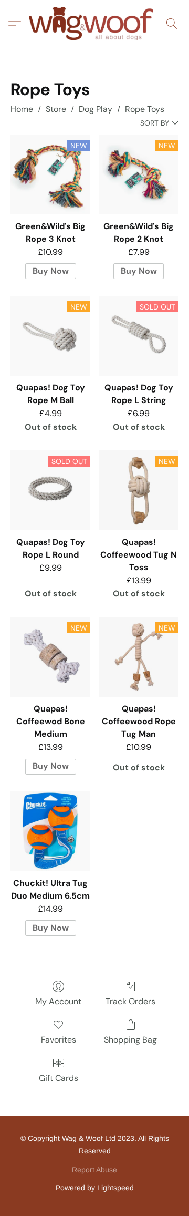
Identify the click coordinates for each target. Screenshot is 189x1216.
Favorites (58, 1039)
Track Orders (130, 1001)
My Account (58, 1001)
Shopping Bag (130, 1039)
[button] (94, 23)
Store (56, 109)
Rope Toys (144, 109)
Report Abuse (94, 1170)
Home (21, 109)
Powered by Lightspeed (95, 1187)
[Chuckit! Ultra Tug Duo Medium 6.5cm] (50, 831)
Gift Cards (58, 1078)
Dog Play (95, 109)
